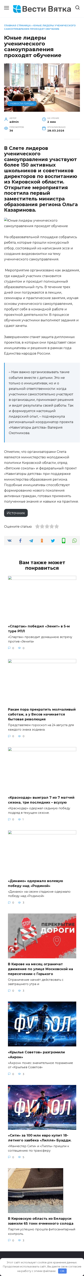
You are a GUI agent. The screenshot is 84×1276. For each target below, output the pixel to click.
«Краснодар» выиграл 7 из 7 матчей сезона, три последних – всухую (41, 800)
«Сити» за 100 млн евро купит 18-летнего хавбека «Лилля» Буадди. (39, 1137)
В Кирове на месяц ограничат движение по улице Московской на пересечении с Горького (40, 969)
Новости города (22, 103)
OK (62, 1271)
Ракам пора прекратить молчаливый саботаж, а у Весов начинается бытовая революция (42, 714)
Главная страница (17, 25)
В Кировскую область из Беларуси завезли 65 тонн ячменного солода (40, 1221)
